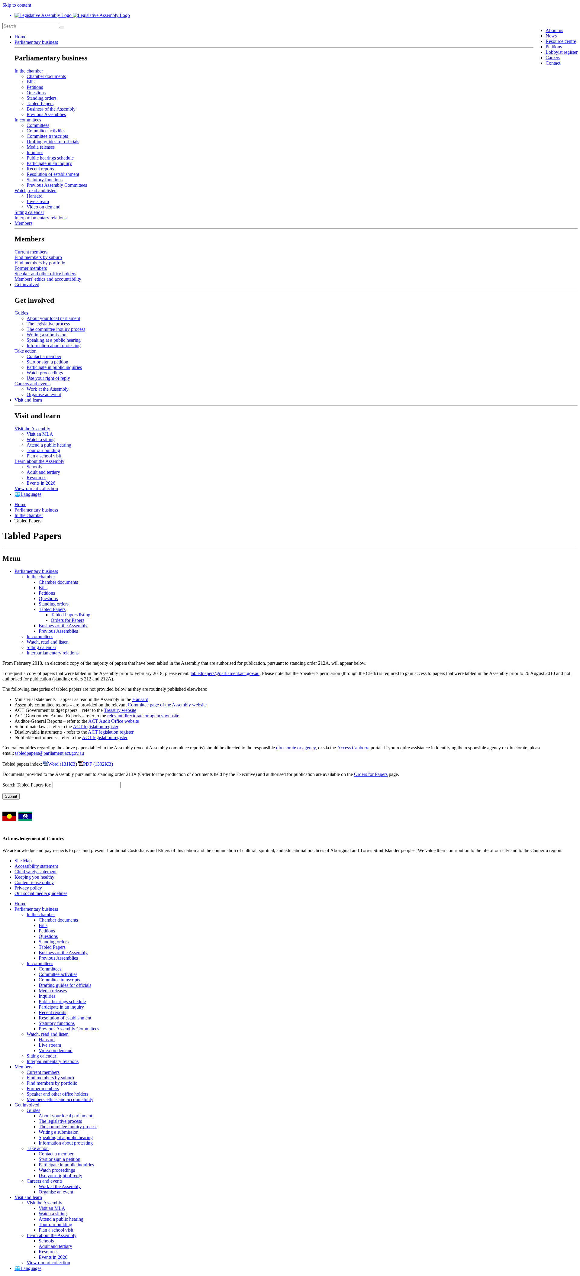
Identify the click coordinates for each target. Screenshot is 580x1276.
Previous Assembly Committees (57, 185)
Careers (553, 57)
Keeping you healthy (34, 877)
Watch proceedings (45, 372)
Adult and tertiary (43, 472)
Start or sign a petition (47, 361)
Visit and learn (28, 399)
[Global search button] (62, 27)
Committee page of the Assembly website (167, 704)
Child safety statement (35, 871)
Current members (30, 251)
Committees (38, 125)
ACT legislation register (95, 726)
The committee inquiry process (56, 329)
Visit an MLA (40, 434)
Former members (30, 268)
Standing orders (41, 98)
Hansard (35, 196)
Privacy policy (28, 887)
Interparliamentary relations (40, 217)
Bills (31, 81)
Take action (25, 351)
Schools (34, 466)
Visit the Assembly (32, 428)
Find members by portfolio (39, 262)
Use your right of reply (48, 378)
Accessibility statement (36, 866)
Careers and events (32, 383)
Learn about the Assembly (39, 461)
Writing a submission (46, 334)
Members (23, 223)
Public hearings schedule (50, 157)
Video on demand (43, 206)
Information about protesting (54, 345)
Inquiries (35, 152)
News (551, 35)
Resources (36, 477)
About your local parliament (53, 318)
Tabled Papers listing (70, 614)
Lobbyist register (562, 52)
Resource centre (561, 41)
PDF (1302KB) (98, 764)
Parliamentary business (36, 42)
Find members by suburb (38, 257)
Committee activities (46, 130)
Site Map (23, 860)
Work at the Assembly (48, 389)
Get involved (26, 284)
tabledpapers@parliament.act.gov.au (225, 673)
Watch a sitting (41, 439)
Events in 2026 (41, 483)
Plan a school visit (44, 455)
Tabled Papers (40, 103)
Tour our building (43, 450)
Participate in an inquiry (49, 163)
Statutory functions (45, 179)
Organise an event (44, 394)
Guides (21, 312)
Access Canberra (353, 747)
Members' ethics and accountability (47, 279)
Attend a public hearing (49, 444)
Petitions (554, 46)
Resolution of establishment (53, 174)
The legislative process (48, 323)
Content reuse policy (34, 882)
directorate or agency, (296, 747)
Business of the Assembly (51, 108)
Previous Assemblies (46, 114)
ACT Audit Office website (113, 721)
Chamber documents (46, 76)
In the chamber (28, 70)
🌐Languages (27, 494)
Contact (553, 63)
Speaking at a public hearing (54, 340)
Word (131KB (62, 764)
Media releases (41, 147)
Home (20, 36)
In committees (27, 119)
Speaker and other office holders (45, 273)
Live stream (38, 201)
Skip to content (16, 5)
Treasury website (120, 710)
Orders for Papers (67, 620)
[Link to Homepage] (290, 15)
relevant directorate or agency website (143, 715)
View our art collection (36, 488)
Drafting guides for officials (53, 141)
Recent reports (40, 168)
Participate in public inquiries (54, 367)
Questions (36, 92)
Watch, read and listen (35, 190)
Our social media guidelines (40, 893)
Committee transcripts (47, 136)
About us (554, 30)
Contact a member (44, 356)
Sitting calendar (29, 212)
